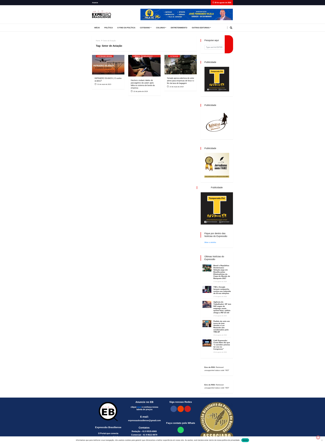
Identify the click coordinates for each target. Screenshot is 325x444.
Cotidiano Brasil (105, 56)
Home (98, 41)
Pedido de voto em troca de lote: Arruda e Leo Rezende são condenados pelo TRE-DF (221, 326)
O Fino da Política (126, 28)
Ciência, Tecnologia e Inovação (143, 56)
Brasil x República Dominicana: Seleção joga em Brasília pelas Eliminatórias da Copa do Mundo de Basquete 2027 (221, 271)
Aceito (245, 440)
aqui (139, 407)
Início (97, 28)
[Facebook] (173, 409)
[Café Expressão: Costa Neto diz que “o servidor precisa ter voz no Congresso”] (206, 342)
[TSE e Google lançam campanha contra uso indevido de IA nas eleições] (206, 289)
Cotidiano (145, 28)
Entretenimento (179, 28)
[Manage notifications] (318, 437)
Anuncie (95, 3)
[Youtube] (187, 409)
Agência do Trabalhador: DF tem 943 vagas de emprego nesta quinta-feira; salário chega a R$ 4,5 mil (222, 307)
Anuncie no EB (144, 402)
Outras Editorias (200, 28)
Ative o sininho (210, 242)
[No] (322, 440)
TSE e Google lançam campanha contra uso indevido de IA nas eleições (222, 290)
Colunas (160, 28)
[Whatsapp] (180, 430)
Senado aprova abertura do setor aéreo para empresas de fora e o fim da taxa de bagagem (180, 80)
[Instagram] (180, 409)
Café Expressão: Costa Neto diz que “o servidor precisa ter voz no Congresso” (221, 344)
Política (108, 28)
